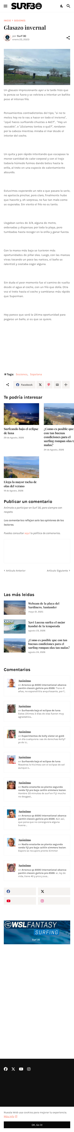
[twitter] (54, 891)
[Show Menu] (5, 6)
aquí (27, 533)
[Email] (57, 384)
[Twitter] (40, 384)
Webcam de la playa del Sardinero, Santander (43, 605)
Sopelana (36, 374)
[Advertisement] (37, 991)
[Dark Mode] (62, 6)
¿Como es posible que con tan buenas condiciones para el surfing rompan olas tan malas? (49, 643)
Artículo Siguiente (57, 570)
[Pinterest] (49, 384)
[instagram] (54, 901)
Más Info (9, 1116)
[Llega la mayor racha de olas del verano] (21, 467)
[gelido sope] (37, 67)
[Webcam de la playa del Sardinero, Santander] (15, 608)
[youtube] (20, 901)
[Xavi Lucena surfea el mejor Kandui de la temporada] (15, 626)
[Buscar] (69, 6)
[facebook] (20, 891)
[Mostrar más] (66, 384)
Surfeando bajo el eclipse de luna (21, 431)
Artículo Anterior (15, 570)
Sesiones (19, 20)
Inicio (7, 20)
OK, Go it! (37, 1125)
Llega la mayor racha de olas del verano (20, 484)
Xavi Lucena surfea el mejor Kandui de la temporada (46, 624)
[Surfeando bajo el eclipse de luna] (21, 414)
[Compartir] (68, 38)
